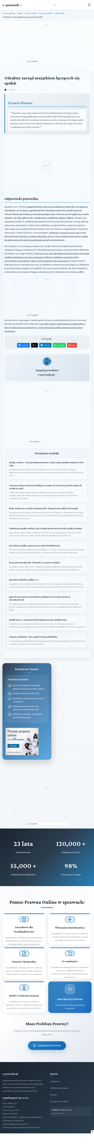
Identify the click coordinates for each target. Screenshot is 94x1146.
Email (73, 345)
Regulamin (54, 1081)
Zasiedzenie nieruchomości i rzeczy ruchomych (28, 700)
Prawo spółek (31, 13)
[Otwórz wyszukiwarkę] (54, 5)
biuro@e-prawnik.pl (59, 1101)
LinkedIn (47, 345)
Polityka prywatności (59, 1088)
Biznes (20, 13)
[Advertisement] (47, 43)
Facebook (24, 345)
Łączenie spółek (45, 13)
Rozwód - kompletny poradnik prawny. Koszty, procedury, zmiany (28, 687)
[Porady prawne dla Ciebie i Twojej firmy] (22, 754)
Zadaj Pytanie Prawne (49, 1045)
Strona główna (9, 13)
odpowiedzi (59, 13)
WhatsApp (60, 345)
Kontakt (53, 1095)
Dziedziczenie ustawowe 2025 (26, 693)
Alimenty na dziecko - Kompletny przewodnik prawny (27, 715)
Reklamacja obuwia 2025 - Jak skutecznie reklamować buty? (26, 708)
